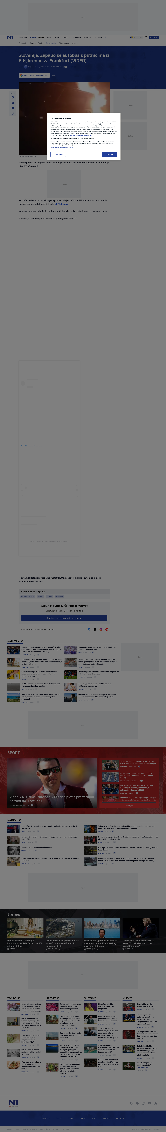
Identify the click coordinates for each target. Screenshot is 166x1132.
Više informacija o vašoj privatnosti (81, 135)
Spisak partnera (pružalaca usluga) (62, 147)
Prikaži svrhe (58, 154)
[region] (83, 136)
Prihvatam (109, 154)
